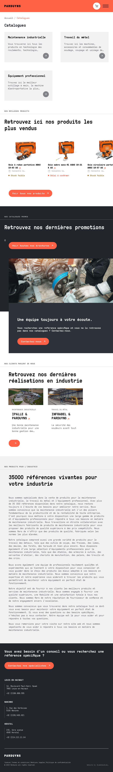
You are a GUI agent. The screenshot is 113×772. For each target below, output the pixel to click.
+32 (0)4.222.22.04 (15, 737)
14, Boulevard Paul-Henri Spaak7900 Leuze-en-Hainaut (21, 687)
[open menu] (106, 6)
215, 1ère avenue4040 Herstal (14, 731)
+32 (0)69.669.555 (15, 693)
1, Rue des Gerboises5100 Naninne (16, 709)
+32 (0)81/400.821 (15, 715)
